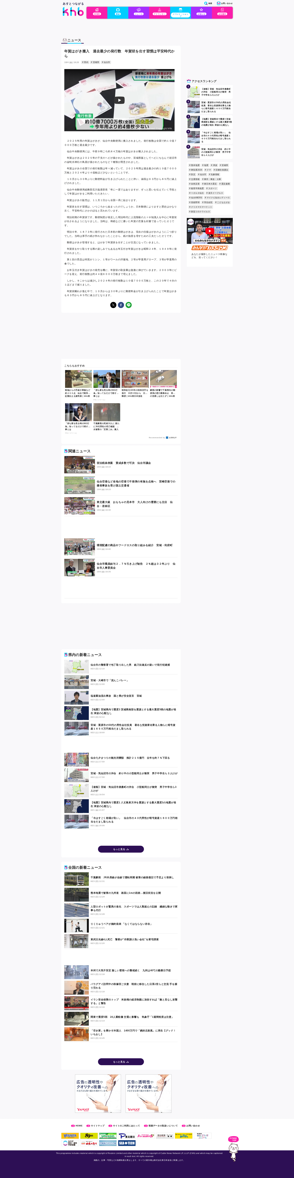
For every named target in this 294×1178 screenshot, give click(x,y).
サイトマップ (97, 1125)
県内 (85, 62)
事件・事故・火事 (212, 179)
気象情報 (214, 174)
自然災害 (195, 184)
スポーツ (212, 188)
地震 (206, 165)
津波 (214, 165)
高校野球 (195, 202)
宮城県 (95, 62)
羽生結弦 (208, 202)
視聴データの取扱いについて (163, 1125)
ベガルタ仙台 (197, 193)
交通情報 (195, 179)
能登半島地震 (197, 188)
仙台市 (106, 62)
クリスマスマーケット (201, 207)
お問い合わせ (193, 1125)
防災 (192, 174)
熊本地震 (195, 165)
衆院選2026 (196, 170)
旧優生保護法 (221, 170)
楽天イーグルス (215, 193)
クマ (208, 170)
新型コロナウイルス (200, 211)
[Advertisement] (121, 527)
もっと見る (119, 849)
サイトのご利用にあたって (126, 1125)
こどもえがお (223, 202)
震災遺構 (225, 184)
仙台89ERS (196, 197)
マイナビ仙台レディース (218, 197)
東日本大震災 (210, 184)
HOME (79, 1125)
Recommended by (157, 438)
